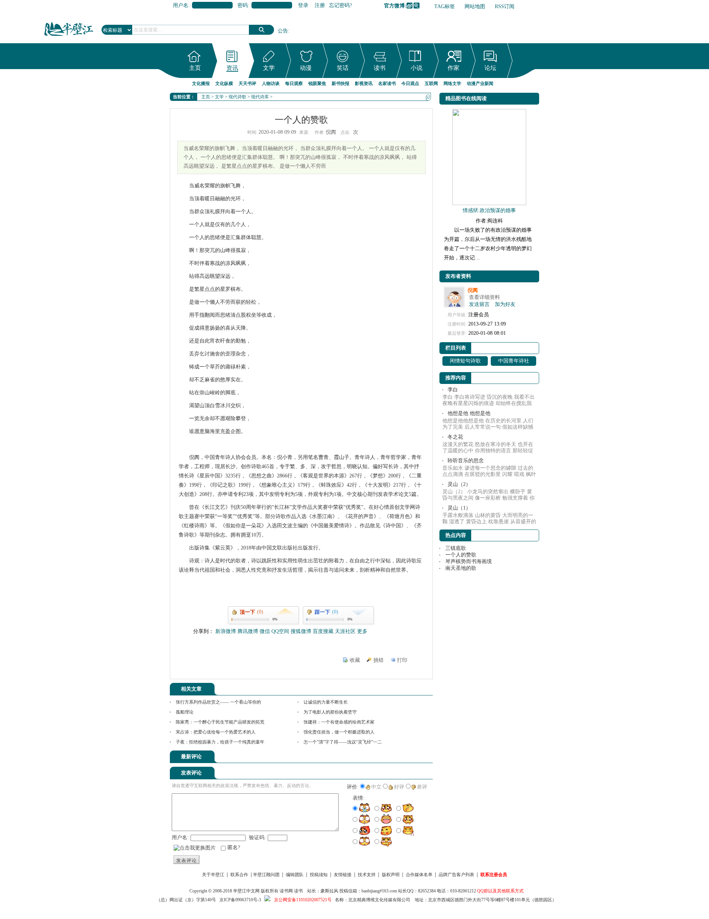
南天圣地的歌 (460, 568)
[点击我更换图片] (195, 848)
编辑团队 (295, 874)
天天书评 (247, 83)
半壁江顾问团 (266, 874)
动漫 (306, 68)
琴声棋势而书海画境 (468, 561)
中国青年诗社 (513, 361)
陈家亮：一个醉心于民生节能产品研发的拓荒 (220, 722)
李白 (453, 389)
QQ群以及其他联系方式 (500, 891)
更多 (362, 631)
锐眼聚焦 (317, 83)
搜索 (261, 30)
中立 (376, 787)
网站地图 (475, 6)
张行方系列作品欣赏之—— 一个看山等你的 (218, 702)
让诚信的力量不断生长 (326, 702)
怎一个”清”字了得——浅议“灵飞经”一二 (343, 742)
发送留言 (479, 304)
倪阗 (472, 290)
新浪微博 (409, 5)
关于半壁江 (213, 874)
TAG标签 (444, 6)
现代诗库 (260, 96)
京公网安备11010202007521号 (303, 899)
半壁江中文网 (246, 891)
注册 (320, 5)
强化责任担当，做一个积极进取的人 (339, 732)
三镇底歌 (455, 548)
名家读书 (387, 83)
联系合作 (239, 874)
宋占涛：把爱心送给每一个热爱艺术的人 (216, 732)
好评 (399, 787)
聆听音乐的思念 (466, 460)
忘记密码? (340, 5)
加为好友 (505, 304)
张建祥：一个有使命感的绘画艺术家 (339, 722)
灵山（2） (459, 484)
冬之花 (455, 437)
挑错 (378, 660)
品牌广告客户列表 (456, 874)
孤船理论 (184, 712)
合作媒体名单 (419, 874)
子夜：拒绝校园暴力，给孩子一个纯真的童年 (220, 742)
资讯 (232, 68)
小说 (416, 68)
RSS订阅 (504, 6)
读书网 (286, 891)
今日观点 (410, 83)
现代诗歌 (237, 96)
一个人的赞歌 (460, 555)
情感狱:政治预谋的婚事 (489, 210)
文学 (269, 68)
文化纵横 (224, 83)
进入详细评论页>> (412, 757)
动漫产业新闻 (480, 83)
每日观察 (294, 83)
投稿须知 (319, 874)
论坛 (490, 68)
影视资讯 (364, 83)
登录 (303, 5)
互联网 (431, 83)
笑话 (343, 68)
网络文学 (452, 83)
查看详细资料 (484, 297)
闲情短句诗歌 (465, 361)
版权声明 (391, 874)
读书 (380, 68)
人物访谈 (271, 83)
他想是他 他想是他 (469, 413)
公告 (283, 31)
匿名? (233, 847)
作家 (453, 68)
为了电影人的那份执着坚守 (330, 712)
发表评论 (186, 860)
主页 (195, 68)
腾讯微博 (416, 5)
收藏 (355, 660)
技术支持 (367, 874)
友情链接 (343, 874)
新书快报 (340, 83)
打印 (402, 660)
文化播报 (201, 83)
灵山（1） (459, 508)
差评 (422, 787)
